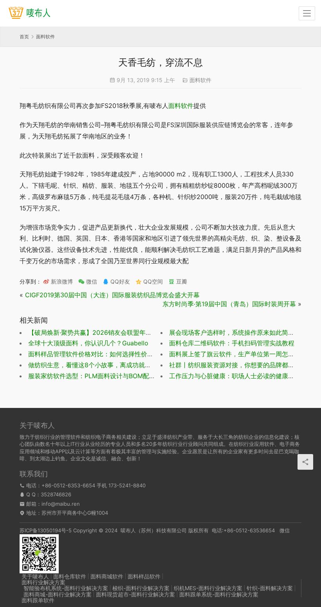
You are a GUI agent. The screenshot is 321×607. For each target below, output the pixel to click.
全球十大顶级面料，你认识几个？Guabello (88, 343)
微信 (87, 281)
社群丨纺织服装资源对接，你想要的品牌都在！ (235, 365)
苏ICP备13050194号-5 (46, 530)
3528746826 (56, 494)
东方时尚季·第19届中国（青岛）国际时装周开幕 (229, 304)
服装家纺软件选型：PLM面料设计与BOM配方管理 (98, 376)
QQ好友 (119, 281)
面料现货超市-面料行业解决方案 (135, 594)
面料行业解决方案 (43, 582)
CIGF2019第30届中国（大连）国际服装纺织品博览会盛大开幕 (112, 295)
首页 (24, 37)
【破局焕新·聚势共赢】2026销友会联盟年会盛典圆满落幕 (108, 332)
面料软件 (200, 80)
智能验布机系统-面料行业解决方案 (65, 588)
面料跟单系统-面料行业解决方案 (218, 594)
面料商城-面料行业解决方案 (57, 594)
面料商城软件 (106, 576)
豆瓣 (181, 281)
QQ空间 (152, 281)
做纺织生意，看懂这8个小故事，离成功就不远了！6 (101, 365)
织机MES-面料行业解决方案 (208, 588)
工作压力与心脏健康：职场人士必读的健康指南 (235, 376)
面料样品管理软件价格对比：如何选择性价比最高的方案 (106, 354)
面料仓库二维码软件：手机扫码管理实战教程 (231, 343)
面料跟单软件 (38, 600)
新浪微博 (61, 281)
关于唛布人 (35, 576)
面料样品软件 (144, 576)
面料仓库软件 (69, 576)
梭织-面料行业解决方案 (141, 588)
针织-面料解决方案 (270, 588)
